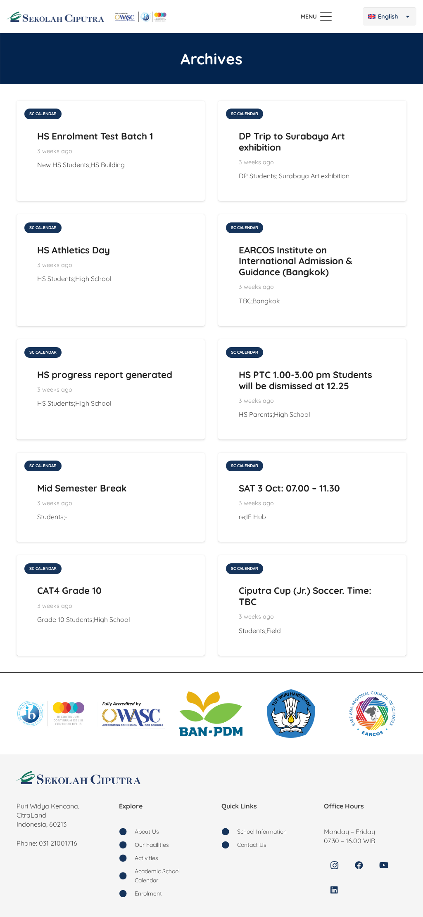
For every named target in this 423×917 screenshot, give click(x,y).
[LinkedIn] (334, 890)
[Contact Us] (229, 844)
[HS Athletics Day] (111, 270)
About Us (147, 831)
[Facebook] (359, 865)
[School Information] (229, 831)
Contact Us (251, 844)
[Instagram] (334, 865)
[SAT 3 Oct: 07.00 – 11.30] (312, 497)
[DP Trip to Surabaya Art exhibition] (312, 151)
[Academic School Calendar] (127, 875)
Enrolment (148, 893)
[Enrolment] (127, 893)
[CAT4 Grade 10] (111, 605)
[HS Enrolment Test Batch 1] (111, 151)
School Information (262, 831)
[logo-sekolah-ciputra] (55, 17)
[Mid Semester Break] (111, 497)
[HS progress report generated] (111, 389)
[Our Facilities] (127, 844)
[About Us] (127, 831)
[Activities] (127, 858)
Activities (146, 858)
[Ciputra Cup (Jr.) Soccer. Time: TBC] (312, 605)
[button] (316, 16)
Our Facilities (152, 844)
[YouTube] (383, 865)
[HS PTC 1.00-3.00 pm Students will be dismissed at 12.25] (312, 389)
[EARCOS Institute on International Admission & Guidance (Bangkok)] (312, 270)
